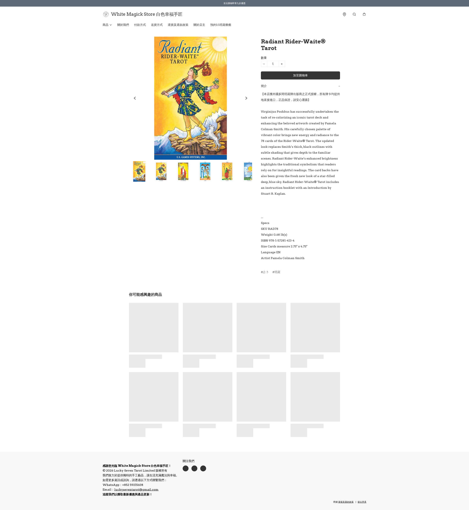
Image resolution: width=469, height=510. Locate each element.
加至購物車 (300, 75)
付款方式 (140, 25)
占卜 (266, 272)
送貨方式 (157, 25)
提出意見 (362, 501)
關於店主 (199, 25)
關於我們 (123, 25)
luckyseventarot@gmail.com (136, 489)
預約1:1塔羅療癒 (220, 25)
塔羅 (277, 272)
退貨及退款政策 (178, 25)
